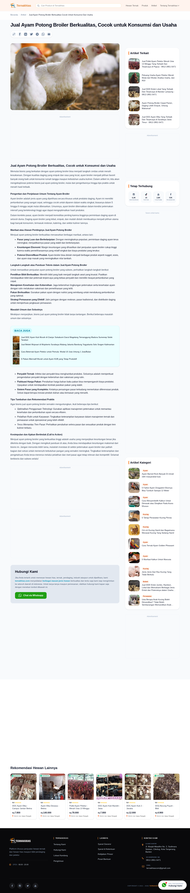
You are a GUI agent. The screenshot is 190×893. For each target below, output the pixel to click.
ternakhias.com (22, 581)
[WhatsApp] (43, 34)
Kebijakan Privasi (105, 854)
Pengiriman (59, 861)
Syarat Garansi (104, 844)
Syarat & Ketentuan (106, 849)
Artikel (154, 5)
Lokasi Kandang (61, 855)
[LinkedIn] (25, 34)
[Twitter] (31, 34)
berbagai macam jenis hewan (56, 581)
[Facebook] (20, 34)
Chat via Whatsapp (33, 595)
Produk (145, 5)
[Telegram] (37, 34)
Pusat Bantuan (104, 859)
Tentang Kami (60, 844)
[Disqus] (95, 717)
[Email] (49, 34)
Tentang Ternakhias (168, 5)
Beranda (14, 15)
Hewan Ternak (132, 5)
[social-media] (12, 886)
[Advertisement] (65, 138)
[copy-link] (14, 34)
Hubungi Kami (60, 850)
